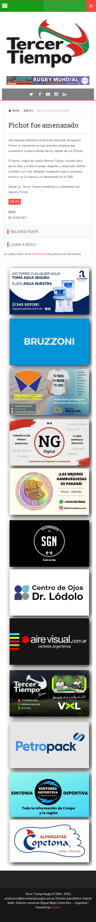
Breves (28, 111)
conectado (38, 254)
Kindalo (56, 907)
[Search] (91, 6)
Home (16, 111)
